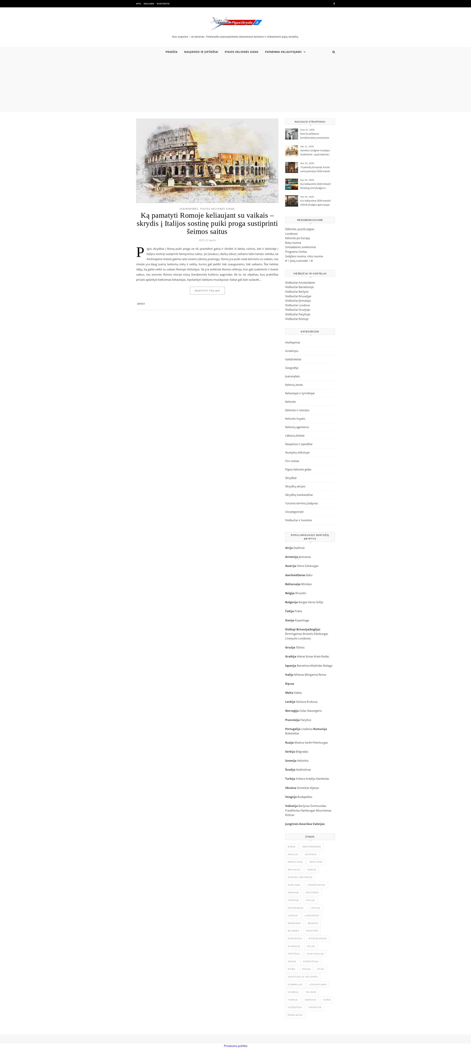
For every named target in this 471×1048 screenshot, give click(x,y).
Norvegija (295, 938)
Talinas (311, 992)
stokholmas (318, 984)
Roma (322, 674)
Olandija (294, 946)
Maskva (299, 742)
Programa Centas (296, 251)
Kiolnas (289, 815)
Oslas (302, 710)
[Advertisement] (235, 83)
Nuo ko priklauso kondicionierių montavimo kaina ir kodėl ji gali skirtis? (314, 136)
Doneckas (303, 788)
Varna (311, 602)
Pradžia (172, 52)
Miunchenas (323, 810)
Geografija (291, 368)
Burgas (302, 602)
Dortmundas (318, 806)
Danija (311, 869)
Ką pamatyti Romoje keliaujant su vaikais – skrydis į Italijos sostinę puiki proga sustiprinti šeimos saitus (207, 223)
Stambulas (322, 778)
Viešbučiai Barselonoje (299, 287)
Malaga (327, 665)
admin (141, 303)
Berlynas (303, 806)
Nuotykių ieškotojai (297, 452)
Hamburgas (307, 810)
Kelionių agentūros (297, 427)
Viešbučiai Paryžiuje (297, 314)
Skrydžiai (291, 478)
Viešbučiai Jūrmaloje (298, 300)
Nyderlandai (318, 938)
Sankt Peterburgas (316, 742)
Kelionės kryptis (295, 418)
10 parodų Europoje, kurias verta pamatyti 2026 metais (315, 169)
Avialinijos (291, 351)
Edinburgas (321, 634)
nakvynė (312, 930)
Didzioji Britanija (300, 877)
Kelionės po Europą (297, 238)
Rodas (325, 656)
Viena (301, 566)
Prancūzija (310, 961)
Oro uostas (292, 461)
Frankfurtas (292, 810)
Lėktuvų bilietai (294, 435)
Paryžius (305, 720)
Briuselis (300, 593)
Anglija (314, 629)
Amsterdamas (311, 846)
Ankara (300, 778)
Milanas (293, 930)
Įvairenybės (189, 208)
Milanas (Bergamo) (306, 674)
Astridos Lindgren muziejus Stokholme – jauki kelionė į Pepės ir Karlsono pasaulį (315, 153)
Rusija (306, 969)
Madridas (316, 665)
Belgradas (302, 751)
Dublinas (299, 548)
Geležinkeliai (293, 359)
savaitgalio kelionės (303, 976)
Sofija (319, 602)
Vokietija (315, 1007)
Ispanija (293, 900)
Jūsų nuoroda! (299, 260)
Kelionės (290, 401)
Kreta (317, 656)
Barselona (303, 665)
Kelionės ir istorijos (297, 410)
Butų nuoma (293, 242)
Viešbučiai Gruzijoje (297, 309)
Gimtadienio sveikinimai (300, 247)
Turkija (293, 999)
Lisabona (307, 729)
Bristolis (308, 634)
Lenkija (293, 915)
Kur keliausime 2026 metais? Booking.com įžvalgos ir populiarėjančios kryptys (315, 186)
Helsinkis (303, 760)
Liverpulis (291, 638)
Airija (291, 846)
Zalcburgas (311, 566)
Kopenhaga (302, 620)
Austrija (311, 854)
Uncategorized (294, 512)
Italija (310, 900)
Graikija (293, 892)
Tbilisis (300, 647)
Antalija (310, 778)
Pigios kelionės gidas (241, 52)
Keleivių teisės (294, 385)
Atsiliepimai (292, 342)
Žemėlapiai (295, 1015)
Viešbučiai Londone (297, 305)
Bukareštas (292, 733)
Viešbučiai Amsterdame (300, 282)
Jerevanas (305, 557)
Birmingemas (293, 634)
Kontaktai (163, 3)
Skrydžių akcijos (295, 486)
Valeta (298, 692)
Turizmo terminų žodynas (301, 503)
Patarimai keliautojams (283, 52)
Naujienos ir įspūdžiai (201, 52)
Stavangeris (314, 710)
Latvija (315, 907)
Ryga (320, 969)
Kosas (309, 656)
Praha (298, 611)
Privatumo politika (235, 1046)
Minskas (306, 584)
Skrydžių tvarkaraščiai (299, 495)
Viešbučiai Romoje (296, 319)
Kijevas (314, 788)
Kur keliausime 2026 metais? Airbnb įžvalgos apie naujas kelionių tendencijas (315, 203)
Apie (138, 3)
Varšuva (301, 701)
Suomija (293, 992)
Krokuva (312, 701)
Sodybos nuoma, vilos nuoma (304, 256)
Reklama (149, 3)
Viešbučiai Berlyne (296, 291)
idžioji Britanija (298, 629)
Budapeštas (305, 797)
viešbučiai (295, 1007)
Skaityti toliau (207, 290)
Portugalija (315, 953)
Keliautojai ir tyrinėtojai (300, 393)
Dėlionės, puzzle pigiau (299, 229)
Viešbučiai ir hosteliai (298, 520)
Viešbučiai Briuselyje (298, 296)
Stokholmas (303, 769)
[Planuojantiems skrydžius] (235, 23)
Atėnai (301, 656)
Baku (309, 575)
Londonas (291, 233)
